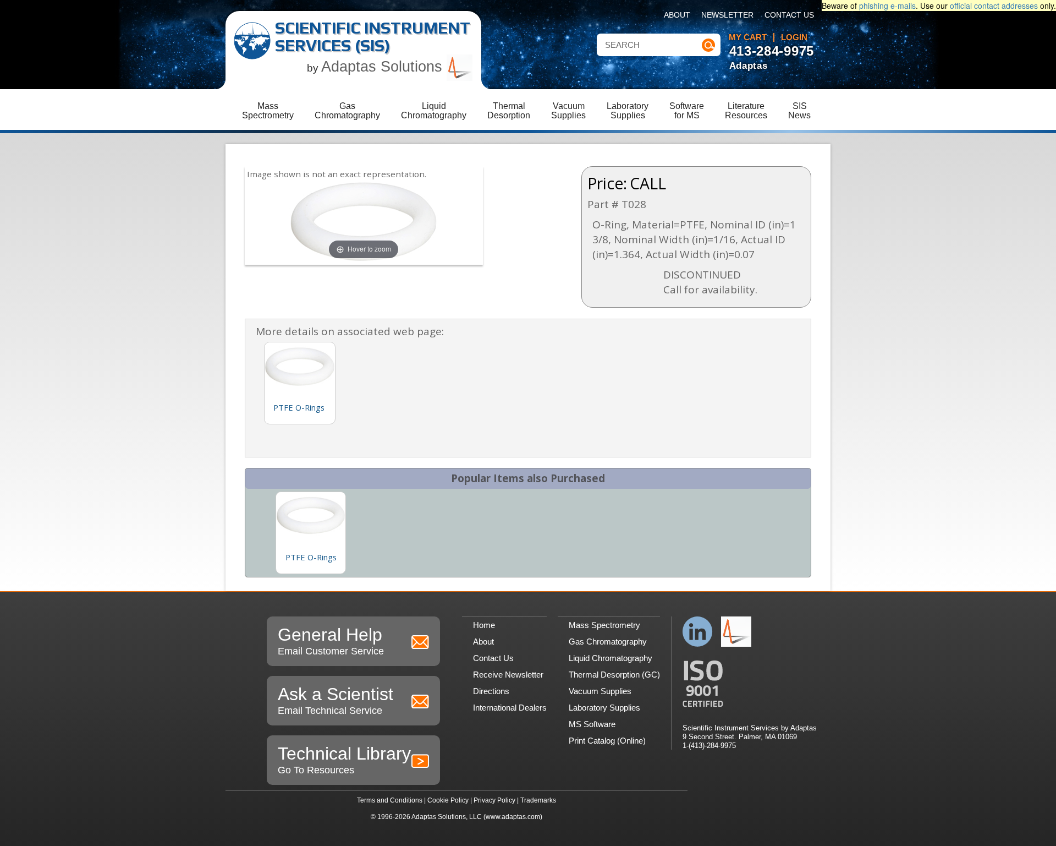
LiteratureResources (746, 110)
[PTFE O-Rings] (310, 515)
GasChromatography (347, 110)
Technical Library (344, 760)
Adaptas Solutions (384, 66)
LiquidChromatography (433, 110)
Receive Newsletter (508, 674)
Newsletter (727, 15)
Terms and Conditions (389, 800)
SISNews (799, 110)
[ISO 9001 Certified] (750, 684)
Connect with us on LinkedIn (698, 631)
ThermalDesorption (508, 110)
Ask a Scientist (335, 700)
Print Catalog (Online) (607, 740)
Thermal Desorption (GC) (614, 674)
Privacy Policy (494, 800)
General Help (331, 641)
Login (794, 37)
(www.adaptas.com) (512, 817)
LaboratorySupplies (627, 110)
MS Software (592, 724)
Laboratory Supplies (604, 707)
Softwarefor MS (686, 110)
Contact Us (789, 15)
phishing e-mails (887, 5)
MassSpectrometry (268, 110)
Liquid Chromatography (610, 658)
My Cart (748, 37)
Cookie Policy (448, 800)
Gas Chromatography (608, 641)
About (677, 15)
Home (484, 625)
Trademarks (538, 800)
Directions (491, 691)
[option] (311, 533)
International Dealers (510, 707)
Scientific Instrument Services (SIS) (372, 36)
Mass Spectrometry (604, 625)
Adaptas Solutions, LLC (446, 817)
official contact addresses (994, 5)
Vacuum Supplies (600, 691)
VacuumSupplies (568, 110)
